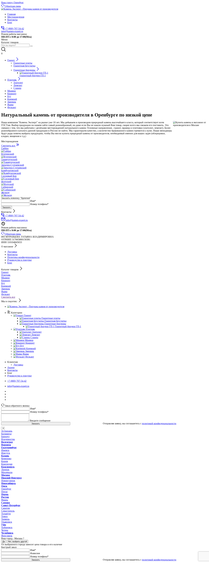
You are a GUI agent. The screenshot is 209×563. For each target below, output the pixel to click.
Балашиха (6, 433)
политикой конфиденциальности (159, 423)
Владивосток (8, 439)
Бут (3, 283)
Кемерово (6, 458)
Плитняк (5, 275)
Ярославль (6, 535)
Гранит (5, 272)
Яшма (4, 291)
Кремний (6, 286)
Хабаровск (6, 527)
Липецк (5, 469)
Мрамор (5, 277)
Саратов (5, 508)
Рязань (4, 500)
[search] (31, 46)
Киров (4, 461)
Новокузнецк (8, 480)
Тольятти (6, 513)
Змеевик (5, 288)
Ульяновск (6, 522)
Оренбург (6, 489)
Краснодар (6, 464)
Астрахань (6, 431)
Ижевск (5, 450)
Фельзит (5, 294)
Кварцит (5, 280)
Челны (4, 530)
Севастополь (8, 511)
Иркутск (5, 453)
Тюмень (5, 519)
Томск (4, 516)
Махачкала (6, 472)
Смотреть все (8, 297)
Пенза (4, 491)
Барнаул (5, 436)
